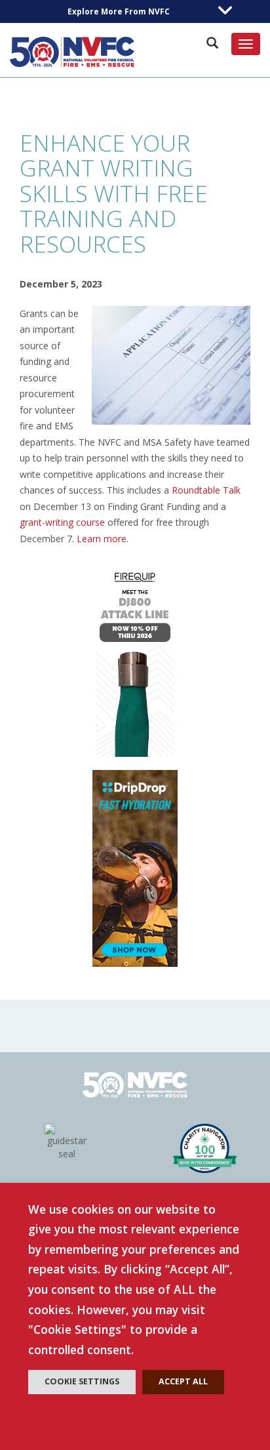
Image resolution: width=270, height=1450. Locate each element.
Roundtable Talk (206, 490)
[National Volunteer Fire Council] (72, 52)
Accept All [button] (183, 1381)
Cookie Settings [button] (82, 1381)
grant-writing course (62, 522)
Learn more (101, 538)
